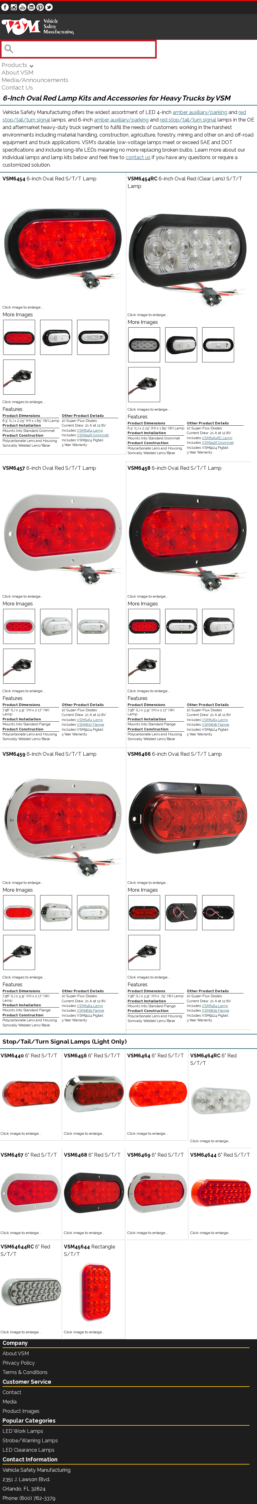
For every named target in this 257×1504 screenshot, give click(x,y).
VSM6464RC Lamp (217, 438)
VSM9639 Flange (90, 1010)
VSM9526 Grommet (93, 435)
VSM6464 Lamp (90, 430)
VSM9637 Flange (90, 724)
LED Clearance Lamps (29, 1450)
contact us (138, 157)
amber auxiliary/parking (200, 112)
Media (10, 1402)
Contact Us (17, 87)
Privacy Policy (19, 1363)
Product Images (21, 1411)
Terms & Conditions (25, 1372)
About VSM (18, 72)
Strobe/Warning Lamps (30, 1441)
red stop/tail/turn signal (188, 120)
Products (15, 64)
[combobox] (78, 49)
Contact (12, 1392)
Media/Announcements (35, 79)
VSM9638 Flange (215, 724)
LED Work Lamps (23, 1431)
